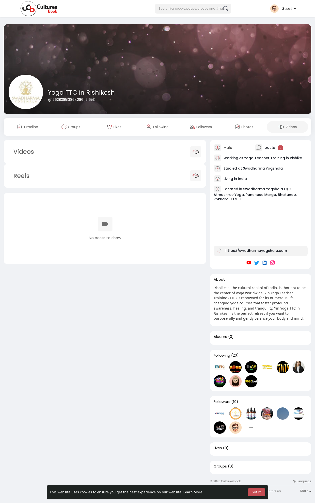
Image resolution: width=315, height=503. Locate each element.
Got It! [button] (257, 492)
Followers (222, 402)
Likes (218, 448)
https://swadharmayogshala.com (256, 250)
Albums (220, 337)
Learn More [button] (192, 492)
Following (222, 355)
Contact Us (273, 490)
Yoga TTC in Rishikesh (81, 92)
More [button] (304, 490)
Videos (23, 151)
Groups (220, 466)
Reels (21, 176)
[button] (193, 9)
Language (303, 481)
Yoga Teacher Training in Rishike (273, 158)
